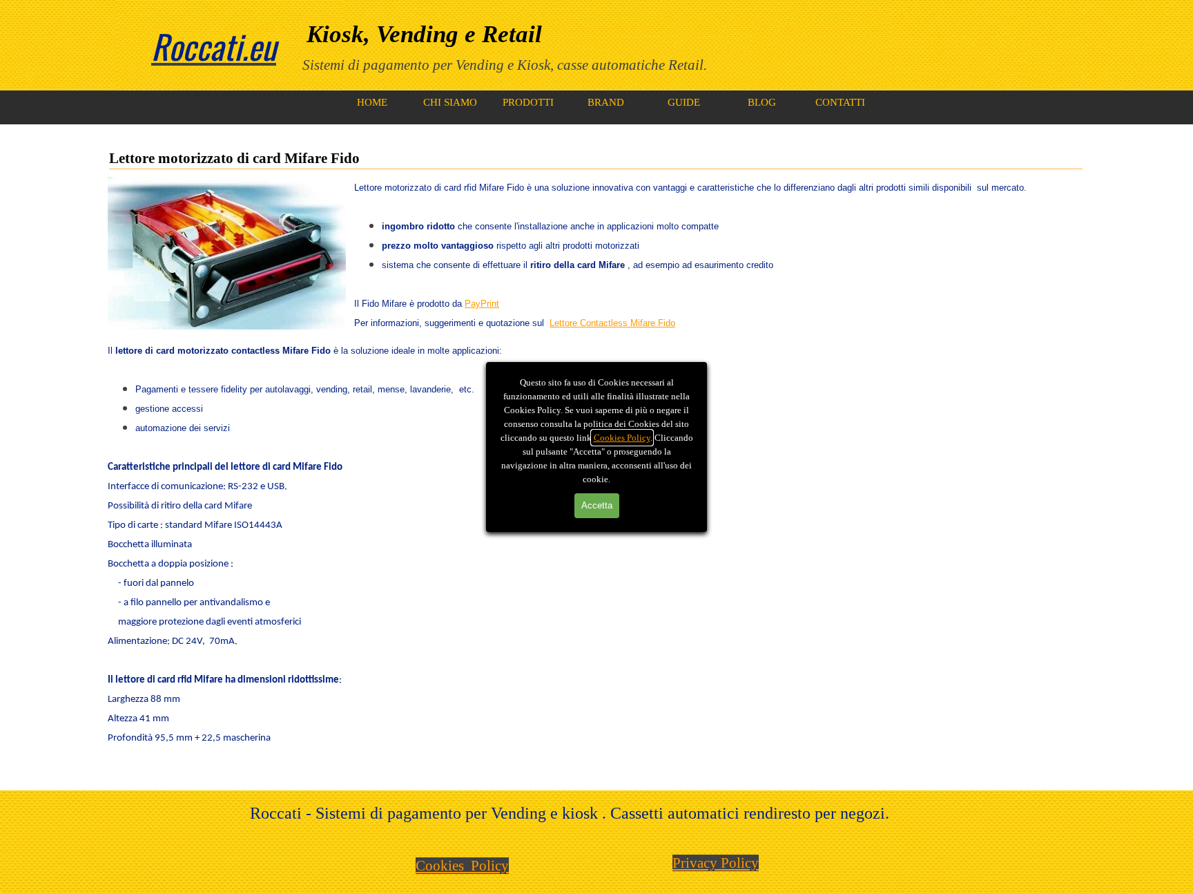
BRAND (606, 102)
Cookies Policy (622, 437)
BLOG (762, 102)
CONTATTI (840, 102)
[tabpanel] (707, 46)
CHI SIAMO (450, 102)
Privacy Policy (715, 863)
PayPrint (482, 303)
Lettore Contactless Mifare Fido (612, 323)
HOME (372, 102)
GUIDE (684, 102)
